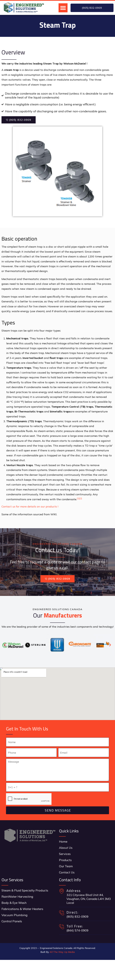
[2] (80, 498)
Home (63, 841)
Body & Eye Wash (14, 903)
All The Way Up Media (62, 951)
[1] (78, 498)
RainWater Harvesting (17, 896)
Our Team (66, 866)
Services (65, 854)
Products (65, 860)
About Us (65, 848)
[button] (63, 7)
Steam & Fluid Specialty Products (24, 890)
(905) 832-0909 (20, 119)
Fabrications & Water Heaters (22, 909)
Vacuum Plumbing (14, 915)
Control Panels (11, 921)
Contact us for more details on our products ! (29, 506)
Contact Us (67, 872)
